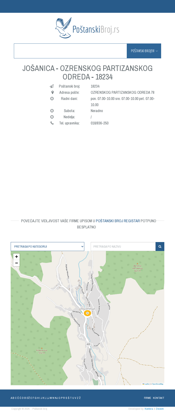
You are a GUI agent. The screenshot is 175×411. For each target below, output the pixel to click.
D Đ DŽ (26, 398)
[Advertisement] (87, 167)
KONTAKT (158, 398)
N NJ (55, 398)
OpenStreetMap (157, 384)
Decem (160, 409)
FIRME (147, 398)
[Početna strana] (87, 27)
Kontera (149, 409)
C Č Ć (18, 398)
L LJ (47, 398)
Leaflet (146, 384)
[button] (87, 314)
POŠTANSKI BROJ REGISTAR (118, 221)
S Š (67, 398)
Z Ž (79, 398)
